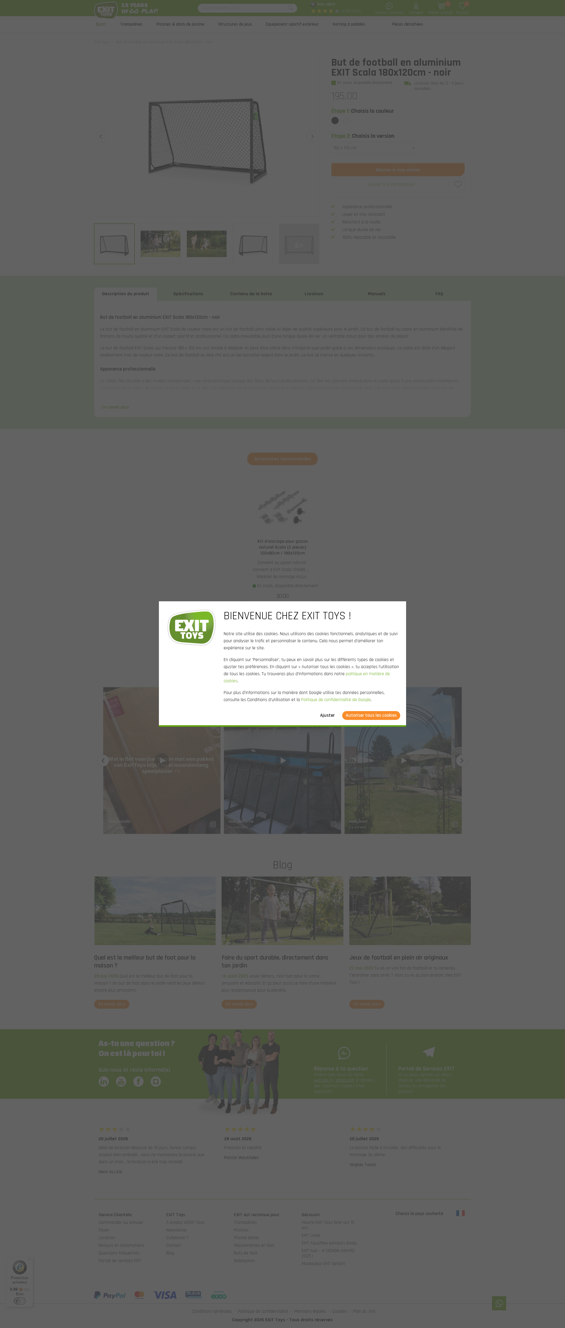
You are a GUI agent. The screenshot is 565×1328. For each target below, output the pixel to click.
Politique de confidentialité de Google (336, 700)
